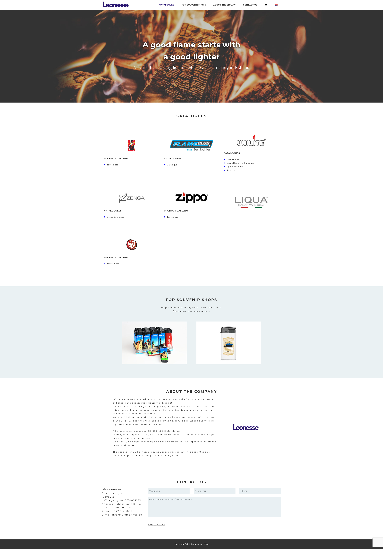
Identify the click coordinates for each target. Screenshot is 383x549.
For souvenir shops (193, 5)
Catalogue (172, 165)
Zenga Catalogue (115, 217)
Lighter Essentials (235, 166)
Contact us (250, 5)
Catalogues (166, 5)
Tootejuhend (113, 263)
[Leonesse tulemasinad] (128, 4)
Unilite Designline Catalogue (240, 163)
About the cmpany (224, 5)
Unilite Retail (233, 159)
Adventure (232, 170)
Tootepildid (112, 165)
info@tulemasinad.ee (127, 514)
